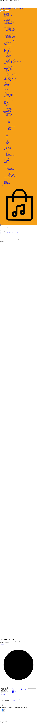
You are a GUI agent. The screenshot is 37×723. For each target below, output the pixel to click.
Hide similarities (5, 704)
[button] (0, 225)
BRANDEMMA (12, 700)
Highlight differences (6, 705)
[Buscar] (0, 11)
